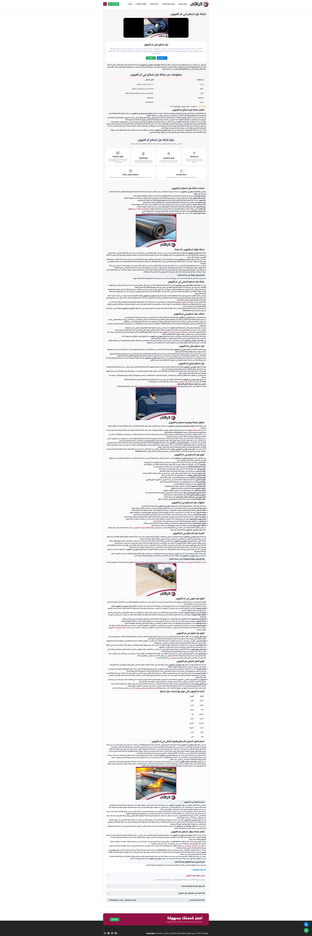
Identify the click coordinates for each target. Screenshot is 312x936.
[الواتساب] (306, 930)
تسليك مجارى (183, 4)
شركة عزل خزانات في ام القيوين (137, 209)
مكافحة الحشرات (141, 4)
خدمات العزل (154, 4)
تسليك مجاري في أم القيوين (117, 627)
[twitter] (112, 933)
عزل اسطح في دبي (174, 658)
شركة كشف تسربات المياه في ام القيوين (175, 332)
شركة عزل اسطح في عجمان (144, 688)
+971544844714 (114, 900)
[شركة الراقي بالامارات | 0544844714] (199, 4)
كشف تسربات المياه (168, 4)
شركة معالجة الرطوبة (194, 430)
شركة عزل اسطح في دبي (189, 846)
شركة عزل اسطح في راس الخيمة (190, 562)
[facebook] (115, 933)
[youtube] (108, 933)
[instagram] (104, 933)
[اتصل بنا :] (306, 924)
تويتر (204, 848)
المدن (130, 4)
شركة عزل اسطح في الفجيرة (184, 302)
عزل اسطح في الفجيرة (181, 381)
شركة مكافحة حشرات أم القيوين (144, 527)
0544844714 (128, 900)
